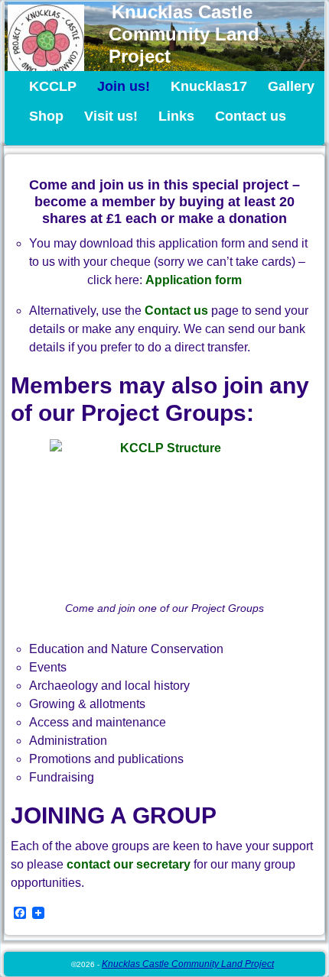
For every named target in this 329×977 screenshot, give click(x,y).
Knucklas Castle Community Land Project (184, 34)
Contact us (250, 116)
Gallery (291, 86)
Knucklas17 (209, 86)
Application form (193, 279)
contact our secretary (129, 864)
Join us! (123, 86)
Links (176, 116)
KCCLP (53, 86)
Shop (46, 116)
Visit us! (111, 116)
